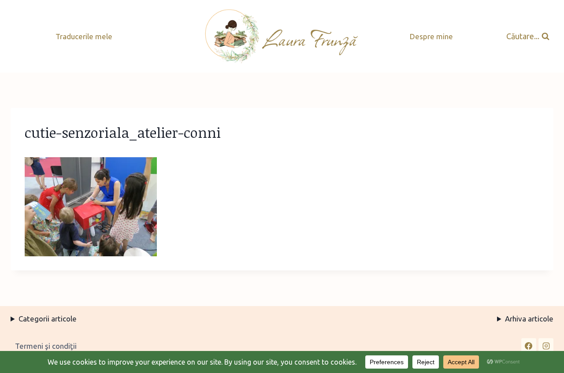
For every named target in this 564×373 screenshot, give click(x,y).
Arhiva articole (529, 318)
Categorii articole (48, 318)
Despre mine (431, 36)
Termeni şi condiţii (46, 346)
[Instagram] (545, 345)
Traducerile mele (84, 36)
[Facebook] (528, 345)
